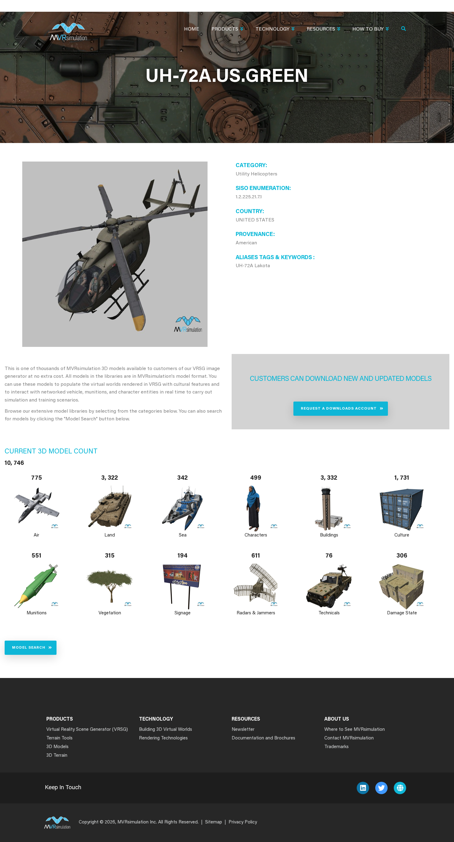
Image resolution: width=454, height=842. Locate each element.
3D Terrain (56, 755)
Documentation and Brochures (263, 738)
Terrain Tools (59, 738)
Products (225, 29)
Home (191, 29)
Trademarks (336, 747)
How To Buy (368, 29)
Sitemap (213, 822)
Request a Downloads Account (339, 408)
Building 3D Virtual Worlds (165, 729)
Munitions (37, 613)
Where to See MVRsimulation (354, 729)
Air (36, 535)
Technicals (329, 613)
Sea (183, 535)
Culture (402, 535)
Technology (272, 29)
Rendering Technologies (163, 738)
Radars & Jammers (256, 613)
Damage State (402, 613)
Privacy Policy (243, 822)
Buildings (329, 535)
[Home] (68, 27)
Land (109, 535)
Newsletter (243, 729)
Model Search (28, 648)
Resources (321, 29)
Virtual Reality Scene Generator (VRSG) (87, 729)
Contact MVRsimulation (349, 738)
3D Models (57, 747)
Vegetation (110, 613)
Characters (256, 535)
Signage (183, 613)
